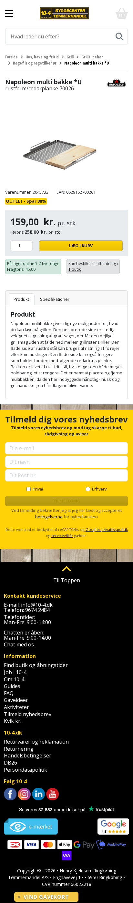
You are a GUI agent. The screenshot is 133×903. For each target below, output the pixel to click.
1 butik (74, 269)
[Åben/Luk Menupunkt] (9, 13)
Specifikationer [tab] (54, 299)
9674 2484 (37, 610)
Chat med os (19, 644)
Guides (12, 686)
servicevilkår (62, 535)
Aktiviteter (16, 707)
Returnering (19, 748)
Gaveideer (16, 700)
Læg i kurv (81, 246)
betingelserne (49, 517)
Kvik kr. (12, 721)
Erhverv (99, 489)
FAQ (9, 693)
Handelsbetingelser (27, 755)
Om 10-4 (14, 679)
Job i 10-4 (15, 672)
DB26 (10, 762)
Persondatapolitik (25, 769)
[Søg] (119, 36)
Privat (38, 489)
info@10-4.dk (37, 604)
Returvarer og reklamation (36, 741)
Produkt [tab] (21, 299)
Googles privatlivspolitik (107, 529)
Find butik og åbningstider (36, 665)
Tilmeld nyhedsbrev (27, 714)
